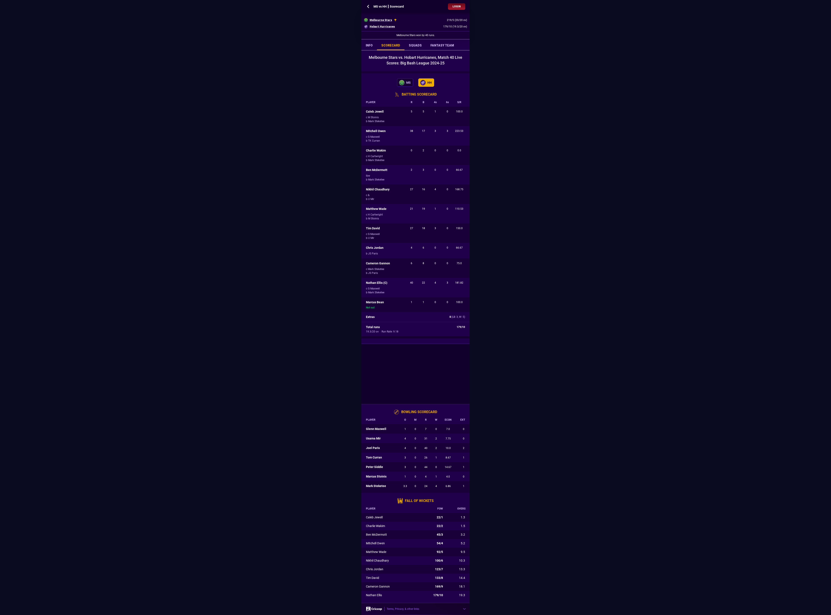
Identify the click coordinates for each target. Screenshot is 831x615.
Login (457, 6)
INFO (369, 45)
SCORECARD (390, 45)
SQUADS (415, 45)
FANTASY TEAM (442, 45)
